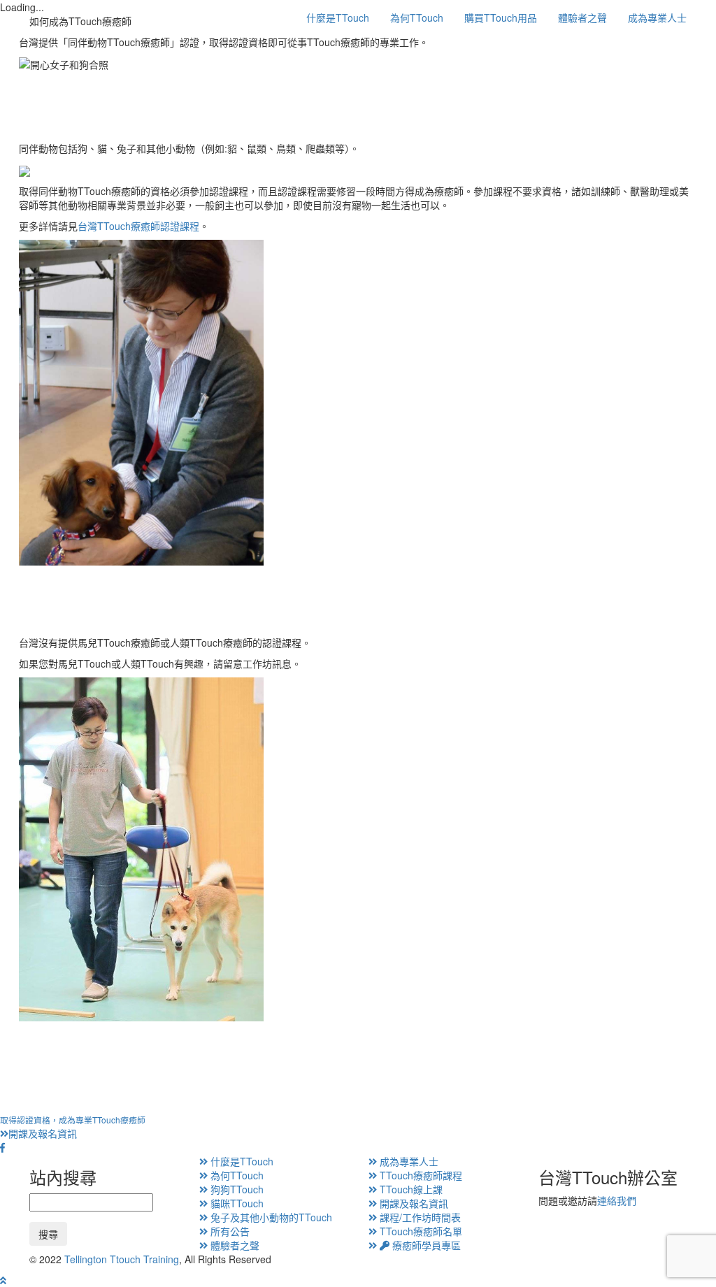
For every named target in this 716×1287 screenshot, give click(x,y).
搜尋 (48, 1234)
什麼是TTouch (337, 17)
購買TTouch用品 (500, 17)
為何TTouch (416, 17)
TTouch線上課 (410, 1189)
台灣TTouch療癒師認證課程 (138, 226)
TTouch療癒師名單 (419, 1231)
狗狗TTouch (236, 1189)
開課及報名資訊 (72, 1127)
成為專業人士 (657, 17)
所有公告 (229, 1231)
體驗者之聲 (582, 17)
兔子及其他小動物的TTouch (270, 1217)
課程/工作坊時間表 (419, 1217)
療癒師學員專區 (425, 1245)
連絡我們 (616, 1200)
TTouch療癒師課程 (419, 1175)
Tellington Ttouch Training (121, 1259)
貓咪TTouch (236, 1203)
